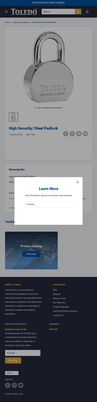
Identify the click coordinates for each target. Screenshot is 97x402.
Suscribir (48, 211)
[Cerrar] (77, 182)
